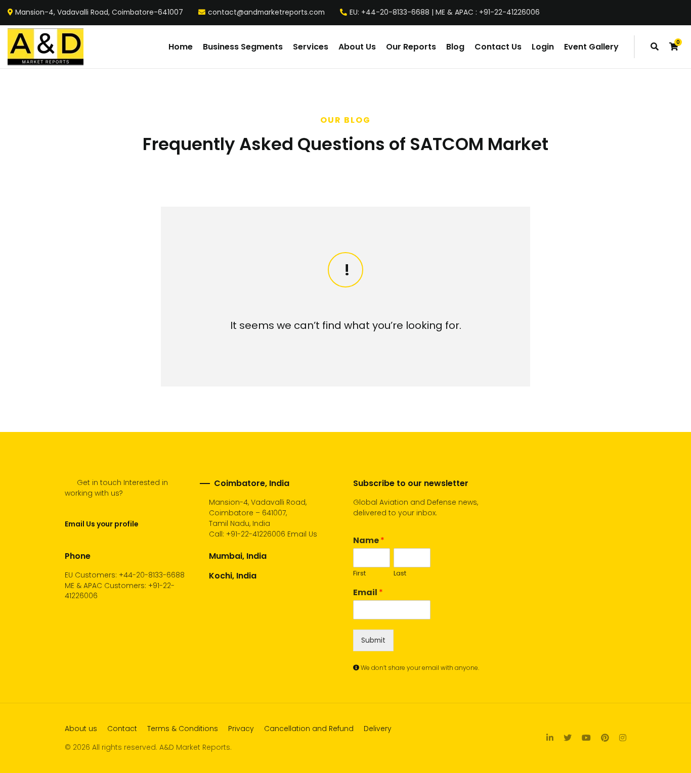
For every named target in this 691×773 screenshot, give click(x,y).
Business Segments (243, 47)
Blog (455, 47)
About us (81, 728)
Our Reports (411, 47)
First (359, 573)
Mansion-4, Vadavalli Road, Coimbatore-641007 (99, 12)
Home (180, 47)
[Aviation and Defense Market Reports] (45, 47)
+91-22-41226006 (255, 534)
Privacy (241, 728)
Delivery (378, 728)
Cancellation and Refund (309, 728)
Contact (122, 728)
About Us (357, 47)
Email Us (302, 534)
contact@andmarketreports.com (266, 12)
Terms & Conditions (182, 728)
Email (368, 593)
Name (368, 541)
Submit (373, 640)
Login (543, 47)
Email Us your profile (101, 524)
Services (310, 47)
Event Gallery (591, 47)
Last (400, 573)
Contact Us (498, 47)
